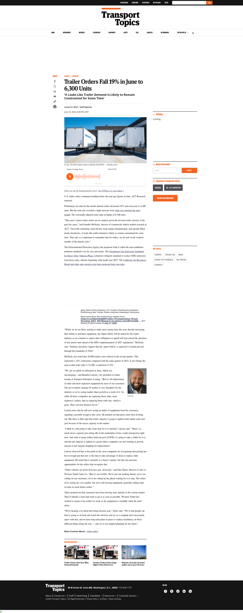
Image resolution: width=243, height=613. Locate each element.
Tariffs (158, 254)
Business (82, 32)
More (193, 32)
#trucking (85, 320)
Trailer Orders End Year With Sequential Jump (76, 563)
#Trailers (109, 318)
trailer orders (92, 531)
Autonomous (165, 32)
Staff (71, 595)
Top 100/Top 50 (181, 32)
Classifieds (145, 2)
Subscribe (135, 2)
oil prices (181, 259)
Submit (189, 170)
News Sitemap (115, 599)
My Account (157, 2)
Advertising (124, 2)
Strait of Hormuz (163, 259)
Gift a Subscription (175, 188)
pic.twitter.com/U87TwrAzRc (125, 320)
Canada (158, 264)
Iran (180, 254)
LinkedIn (184, 591)
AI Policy (103, 599)
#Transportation (122, 318)
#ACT (93, 320)
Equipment (111, 32)
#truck (134, 318)
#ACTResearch (104, 320)
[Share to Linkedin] (55, 91)
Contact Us (59, 595)
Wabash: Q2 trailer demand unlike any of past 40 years (133, 563)
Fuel (137, 32)
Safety (126, 32)
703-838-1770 (125, 587)
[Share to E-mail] (55, 97)
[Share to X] (55, 87)
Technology (96, 32)
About (48, 595)
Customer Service (127, 595)
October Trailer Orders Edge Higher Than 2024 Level (105, 563)
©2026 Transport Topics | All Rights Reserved (65, 599)
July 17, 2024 (111, 323)
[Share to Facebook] (55, 81)
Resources (110, 595)
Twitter (171, 591)
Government (67, 32)
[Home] (121, 17)
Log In (166, 2)
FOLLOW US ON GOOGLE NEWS (165, 198)
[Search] (209, 3)
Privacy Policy (92, 599)
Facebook (165, 591)
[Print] (55, 107)
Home (53, 32)
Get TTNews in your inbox (110, 190)
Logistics (150, 32)
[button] (55, 102)
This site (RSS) (190, 591)
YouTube (177, 591)
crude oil (170, 254)
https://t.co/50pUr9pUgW (93, 318)
